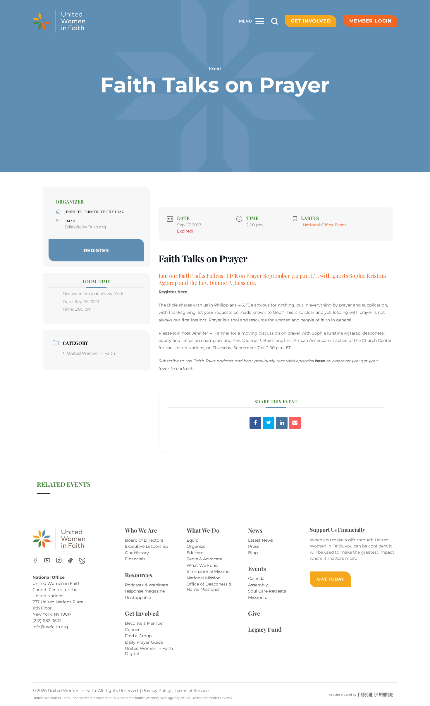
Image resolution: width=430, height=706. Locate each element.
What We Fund (202, 565)
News (255, 530)
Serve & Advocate (204, 559)
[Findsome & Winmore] (360, 694)
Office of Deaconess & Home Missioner (209, 586)
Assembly (258, 585)
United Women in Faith (91, 353)
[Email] (295, 423)
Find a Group (138, 635)
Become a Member (144, 623)
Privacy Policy (157, 690)
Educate (195, 552)
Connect (133, 629)
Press (253, 546)
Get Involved (311, 21)
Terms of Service (192, 690)
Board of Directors (144, 540)
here (320, 361)
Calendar (257, 578)
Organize (196, 546)
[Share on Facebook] (255, 423)
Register (96, 250)
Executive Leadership (146, 546)
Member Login (370, 21)
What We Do (203, 530)
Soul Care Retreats (267, 591)
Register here (173, 292)
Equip (192, 540)
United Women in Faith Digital (149, 651)
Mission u (257, 597)
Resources (138, 575)
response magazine (145, 591)
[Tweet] (268, 423)
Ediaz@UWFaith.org (85, 227)
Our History (137, 552)
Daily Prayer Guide (144, 642)
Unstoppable (138, 597)
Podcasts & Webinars (146, 585)
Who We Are (141, 530)
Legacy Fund (265, 629)
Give (254, 613)
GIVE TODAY (330, 579)
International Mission (208, 571)
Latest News (260, 540)
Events (257, 568)
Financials (135, 559)
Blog (253, 552)
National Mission (204, 578)
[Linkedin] (282, 423)
